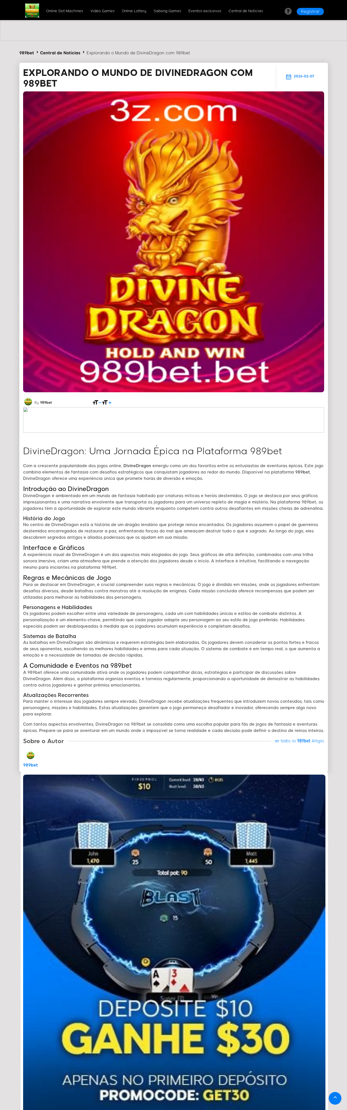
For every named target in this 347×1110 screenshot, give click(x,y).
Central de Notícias (246, 11)
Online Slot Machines (64, 11)
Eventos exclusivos (204, 11)
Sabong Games (167, 11)
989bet (26, 53)
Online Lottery (134, 11)
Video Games (102, 11)
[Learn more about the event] (173, 39)
